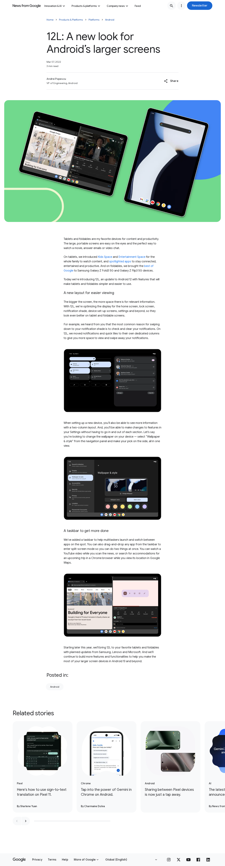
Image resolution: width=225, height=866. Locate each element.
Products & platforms (84, 6)
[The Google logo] (19, 860)
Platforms (94, 19)
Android (109, 19)
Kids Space (105, 257)
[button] (199, 5)
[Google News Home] (27, 5)
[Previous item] (17, 821)
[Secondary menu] (181, 5)
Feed (138, 6)
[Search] (171, 5)
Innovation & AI (53, 6)
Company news (116, 6)
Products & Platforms (71, 19)
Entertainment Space (131, 257)
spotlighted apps (120, 261)
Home (50, 19)
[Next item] (25, 821)
